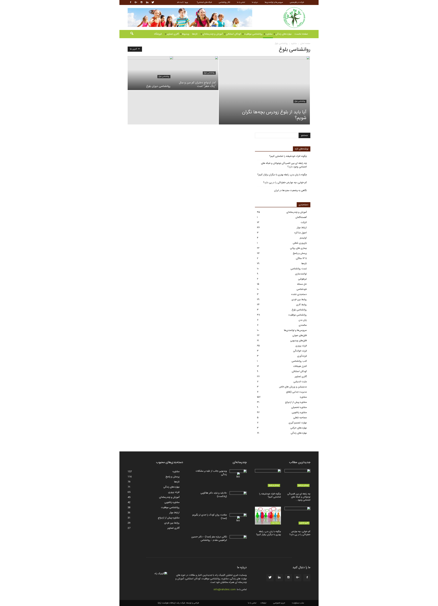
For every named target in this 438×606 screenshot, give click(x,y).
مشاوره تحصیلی (299, 407)
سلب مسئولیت (298, 602)
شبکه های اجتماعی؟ (204, 2)
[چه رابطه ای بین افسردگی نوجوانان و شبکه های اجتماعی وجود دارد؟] (298, 478)
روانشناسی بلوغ (300, 101)
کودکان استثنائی (233, 34)
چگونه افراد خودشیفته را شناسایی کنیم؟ (288, 156)
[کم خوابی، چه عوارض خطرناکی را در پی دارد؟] (298, 516)
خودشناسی (302, 289)
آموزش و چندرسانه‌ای (212, 34)
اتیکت (304, 222)
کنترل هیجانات (300, 366)
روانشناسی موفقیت (253, 34)
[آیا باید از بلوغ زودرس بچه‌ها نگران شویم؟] (264, 95)
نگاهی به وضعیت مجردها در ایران (290, 190)
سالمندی (303, 325)
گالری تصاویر (173, 34)
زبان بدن (303, 320)
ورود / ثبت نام (182, 2)
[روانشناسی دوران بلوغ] (150, 73)
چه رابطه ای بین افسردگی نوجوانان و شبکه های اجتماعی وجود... (298, 497)
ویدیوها (185, 34)
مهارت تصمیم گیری (298, 423)
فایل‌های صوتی (299, 335)
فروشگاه (158, 34)
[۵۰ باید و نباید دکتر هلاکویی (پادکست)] (238, 497)
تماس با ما (241, 2)
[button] (132, 34)
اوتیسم (303, 238)
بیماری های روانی (298, 248)
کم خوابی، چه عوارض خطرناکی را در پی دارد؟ (285, 183)
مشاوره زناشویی (299, 413)
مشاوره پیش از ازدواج (296, 402)
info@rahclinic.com (225, 590)
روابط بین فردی (299, 300)
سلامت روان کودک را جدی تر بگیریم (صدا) (209, 516)
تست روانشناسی (299, 269)
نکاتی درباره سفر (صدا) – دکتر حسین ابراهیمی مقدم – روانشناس (209, 538)
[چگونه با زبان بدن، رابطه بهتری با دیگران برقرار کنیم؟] (268, 516)
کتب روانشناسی (299, 361)
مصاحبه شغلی (300, 418)
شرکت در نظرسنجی (297, 2)
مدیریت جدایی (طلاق (296, 392)
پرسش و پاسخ (300, 253)
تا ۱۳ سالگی (301, 258)
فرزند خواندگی (300, 351)
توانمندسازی (301, 274)
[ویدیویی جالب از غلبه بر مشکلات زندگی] (238, 475)
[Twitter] (152, 2)
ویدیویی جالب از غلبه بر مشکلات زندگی (211, 473)
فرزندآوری (302, 356)
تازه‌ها (194, 34)
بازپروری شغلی (300, 243)
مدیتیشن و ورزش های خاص (293, 387)
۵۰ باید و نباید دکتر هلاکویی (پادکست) (214, 494)
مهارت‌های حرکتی (298, 428)
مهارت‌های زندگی (283, 34)
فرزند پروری (301, 346)
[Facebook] (130, 2)
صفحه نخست (301, 34)
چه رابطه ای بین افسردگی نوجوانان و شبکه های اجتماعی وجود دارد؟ (284, 165)
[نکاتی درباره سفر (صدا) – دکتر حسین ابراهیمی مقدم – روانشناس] (238, 541)
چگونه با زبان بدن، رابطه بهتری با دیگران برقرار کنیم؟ (282, 175)
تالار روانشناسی (224, 2)
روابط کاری (301, 305)
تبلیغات (263, 602)
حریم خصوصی (279, 602)
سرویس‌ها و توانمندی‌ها (274, 2)
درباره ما (255, 2)
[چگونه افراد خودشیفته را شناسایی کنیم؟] (268, 478)
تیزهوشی (302, 279)
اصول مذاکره (300, 233)
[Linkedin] (147, 2)
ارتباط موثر (302, 228)
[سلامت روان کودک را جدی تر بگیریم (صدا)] (238, 519)
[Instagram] (141, 2)
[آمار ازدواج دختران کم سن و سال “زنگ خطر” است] (195, 73)
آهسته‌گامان (301, 217)
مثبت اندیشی (300, 382)
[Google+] (135, 2)
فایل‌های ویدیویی (298, 341)
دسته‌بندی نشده (299, 294)
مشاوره (269, 34)
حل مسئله (302, 284)
